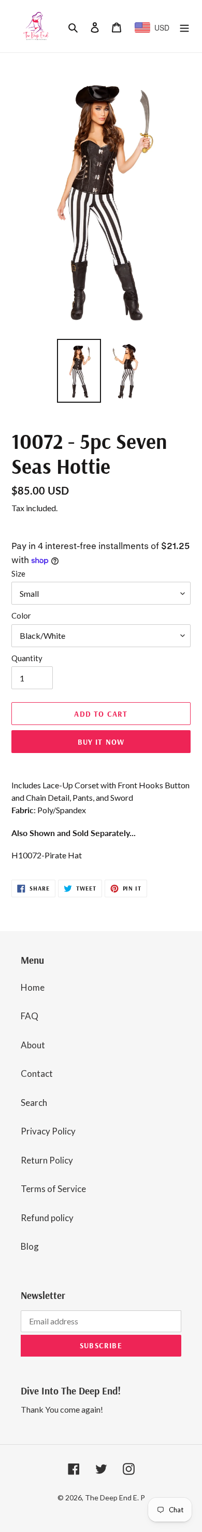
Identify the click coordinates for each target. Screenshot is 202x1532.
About (33, 1044)
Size (18, 573)
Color (21, 615)
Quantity (26, 658)
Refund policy (47, 1217)
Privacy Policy (48, 1131)
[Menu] (184, 26)
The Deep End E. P (115, 1497)
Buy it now (101, 742)
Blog (30, 1246)
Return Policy (47, 1160)
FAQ (29, 1015)
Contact (37, 1073)
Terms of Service (53, 1188)
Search (34, 1102)
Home (33, 987)
